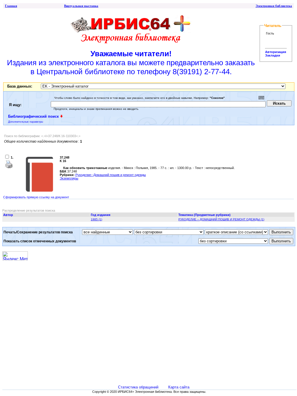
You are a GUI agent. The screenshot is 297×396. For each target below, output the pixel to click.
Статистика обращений (138, 387)
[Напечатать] (8, 167)
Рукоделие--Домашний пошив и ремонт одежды (110, 175)
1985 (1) (96, 219)
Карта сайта (178, 387)
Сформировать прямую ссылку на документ (36, 197)
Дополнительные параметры (25, 121)
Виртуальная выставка (81, 6)
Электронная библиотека (274, 6)
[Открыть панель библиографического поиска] (61, 116)
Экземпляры (69, 178)
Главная (11, 6)
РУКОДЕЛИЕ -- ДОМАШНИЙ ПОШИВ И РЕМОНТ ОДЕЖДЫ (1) (221, 219)
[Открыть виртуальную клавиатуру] (261, 98)
